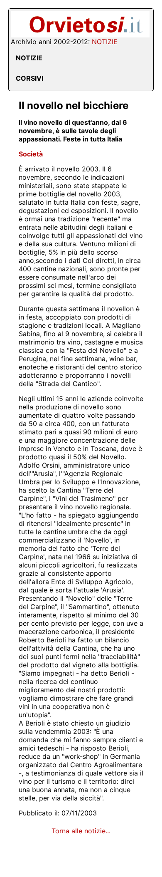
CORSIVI (29, 78)
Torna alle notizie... (81, 831)
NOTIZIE (29, 58)
